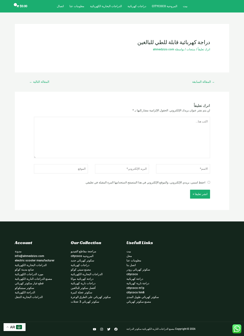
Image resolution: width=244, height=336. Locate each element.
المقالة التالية (39, 82)
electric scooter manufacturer (34, 260)
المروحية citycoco (164, 6)
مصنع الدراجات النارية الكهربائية (33, 279)
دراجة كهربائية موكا (82, 279)
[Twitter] (108, 329)
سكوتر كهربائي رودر (138, 269)
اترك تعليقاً (204, 49)
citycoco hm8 (135, 292)
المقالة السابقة (203, 82)
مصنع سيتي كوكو (81, 269)
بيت (185, 6)
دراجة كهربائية (134, 279)
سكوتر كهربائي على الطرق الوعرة (91, 297)
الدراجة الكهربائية (25, 292)
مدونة (18, 251)
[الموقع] (61, 169)
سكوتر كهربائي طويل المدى (142, 297)
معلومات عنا (76, 6)
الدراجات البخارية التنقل (29, 297)
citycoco (132, 274)
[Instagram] (101, 329)
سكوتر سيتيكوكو (24, 288)
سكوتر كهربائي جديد (82, 260)
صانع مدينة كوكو (24, 269)
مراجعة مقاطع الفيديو (83, 251)
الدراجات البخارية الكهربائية (106, 6)
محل (129, 256)
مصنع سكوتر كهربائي (138, 301)
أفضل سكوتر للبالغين (83, 288)
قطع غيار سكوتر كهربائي (29, 283)
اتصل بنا (131, 265)
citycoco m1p (135, 288)
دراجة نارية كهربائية (137, 283)
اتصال (60, 6)
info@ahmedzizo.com (29, 256)
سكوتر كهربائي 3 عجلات (85, 301)
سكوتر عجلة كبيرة (81, 292)
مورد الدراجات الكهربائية (29, 274)
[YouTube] (94, 329)
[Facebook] (116, 329)
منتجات (190, 49)
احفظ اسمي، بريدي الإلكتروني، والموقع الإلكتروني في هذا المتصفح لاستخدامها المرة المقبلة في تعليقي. (145, 182)
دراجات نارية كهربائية (83, 283)
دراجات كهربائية (137, 6)
